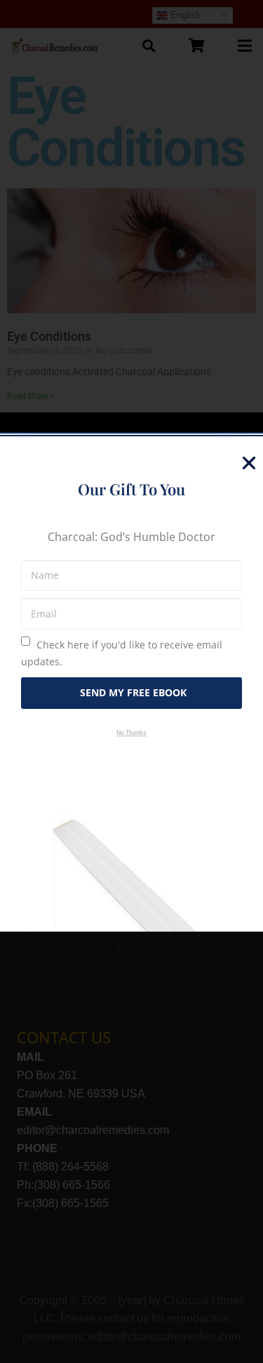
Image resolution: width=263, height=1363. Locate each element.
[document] (131, 681)
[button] (249, 463)
